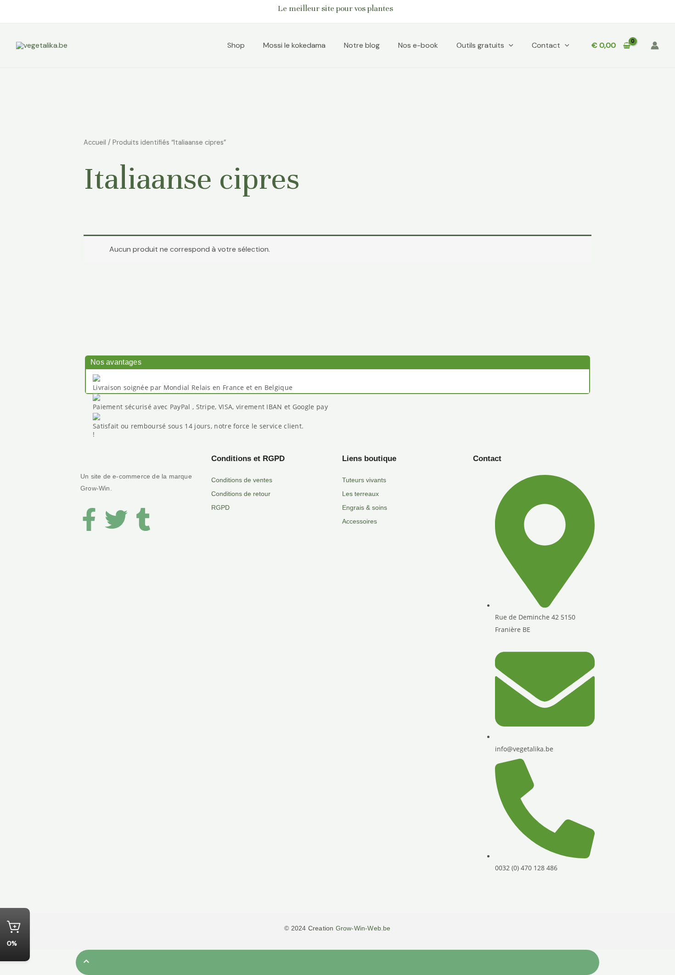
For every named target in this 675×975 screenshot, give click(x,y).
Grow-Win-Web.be (363, 928)
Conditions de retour (240, 493)
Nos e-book (418, 45)
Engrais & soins (364, 507)
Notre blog (362, 45)
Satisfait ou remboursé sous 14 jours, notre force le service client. (198, 426)
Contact (546, 45)
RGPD (220, 507)
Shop (236, 45)
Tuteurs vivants (364, 480)
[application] (508, 45)
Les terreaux (360, 493)
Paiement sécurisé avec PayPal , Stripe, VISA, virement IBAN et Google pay (210, 406)
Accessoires (359, 521)
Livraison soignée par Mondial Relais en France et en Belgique (192, 387)
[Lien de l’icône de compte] (655, 45)
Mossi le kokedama (294, 45)
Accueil (95, 142)
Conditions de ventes (241, 480)
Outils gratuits (480, 45)
